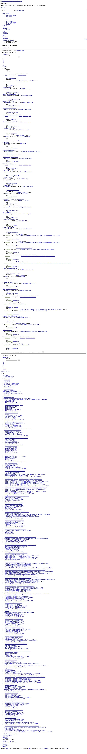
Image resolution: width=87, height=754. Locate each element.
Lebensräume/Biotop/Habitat (10, 400)
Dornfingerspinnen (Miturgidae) (11, 691)
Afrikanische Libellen (9, 532)
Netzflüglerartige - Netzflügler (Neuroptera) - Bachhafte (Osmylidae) (18, 678)
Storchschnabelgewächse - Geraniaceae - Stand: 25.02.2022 (17, 469)
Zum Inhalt (3, 7)
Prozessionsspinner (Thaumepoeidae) (12, 500)
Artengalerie (7, 235)
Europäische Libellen (9, 531)
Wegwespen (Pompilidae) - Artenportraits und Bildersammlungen (18, 583)
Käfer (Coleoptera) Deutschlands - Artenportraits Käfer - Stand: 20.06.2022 (19, 612)
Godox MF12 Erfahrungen (8, 227)
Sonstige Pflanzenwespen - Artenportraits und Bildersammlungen (34, 331)
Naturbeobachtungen (22, 75)
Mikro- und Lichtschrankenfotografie (11, 383)
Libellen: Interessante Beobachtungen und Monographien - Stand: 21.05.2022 (20, 537)
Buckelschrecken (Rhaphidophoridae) (12, 548)
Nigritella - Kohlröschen (10, 451)
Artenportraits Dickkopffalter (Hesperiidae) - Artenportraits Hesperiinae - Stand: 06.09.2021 (23, 476)
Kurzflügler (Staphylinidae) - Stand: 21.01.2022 (14, 621)
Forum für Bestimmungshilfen (11, 595)
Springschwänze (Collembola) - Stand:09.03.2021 (15, 686)
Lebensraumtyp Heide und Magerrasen (13, 402)
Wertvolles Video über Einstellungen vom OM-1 (13, 316)
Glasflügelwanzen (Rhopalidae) (11, 653)
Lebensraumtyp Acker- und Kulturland (13, 409)
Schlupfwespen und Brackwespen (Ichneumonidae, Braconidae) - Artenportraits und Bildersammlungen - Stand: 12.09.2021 (46, 262)
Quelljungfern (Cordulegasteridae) (11, 522)
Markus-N (7, 158)
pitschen (6, 109)
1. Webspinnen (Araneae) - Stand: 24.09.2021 (14, 690)
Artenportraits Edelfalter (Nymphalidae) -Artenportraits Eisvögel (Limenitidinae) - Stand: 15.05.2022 (25, 484)
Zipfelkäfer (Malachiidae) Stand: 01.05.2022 (13, 637)
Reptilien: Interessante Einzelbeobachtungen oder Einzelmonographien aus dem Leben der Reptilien (25, 730)
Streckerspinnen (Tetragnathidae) (11, 711)
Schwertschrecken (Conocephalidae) (12, 543)
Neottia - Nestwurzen (9, 454)
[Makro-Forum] (11, 1)
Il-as (6, 75)
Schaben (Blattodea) (9, 669)
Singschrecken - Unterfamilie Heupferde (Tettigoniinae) (16, 546)
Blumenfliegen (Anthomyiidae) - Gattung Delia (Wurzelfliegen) (16, 336)
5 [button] (3, 62)
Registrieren (5, 38)
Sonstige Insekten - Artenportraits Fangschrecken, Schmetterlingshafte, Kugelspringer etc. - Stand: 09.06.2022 (26, 665)
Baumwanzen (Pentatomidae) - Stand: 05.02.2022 (15, 642)
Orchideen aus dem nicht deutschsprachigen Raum (15, 461)
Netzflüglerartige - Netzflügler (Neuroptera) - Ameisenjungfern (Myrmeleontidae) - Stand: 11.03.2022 (25, 677)
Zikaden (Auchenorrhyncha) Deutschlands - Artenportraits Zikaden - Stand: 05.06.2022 (21, 663)
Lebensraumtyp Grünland (10, 410)
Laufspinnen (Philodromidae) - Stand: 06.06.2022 (15, 698)
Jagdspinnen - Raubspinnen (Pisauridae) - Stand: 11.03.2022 (17, 703)
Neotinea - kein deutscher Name (11, 452)
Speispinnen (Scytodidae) (10, 708)
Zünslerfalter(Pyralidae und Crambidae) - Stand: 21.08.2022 (17, 512)
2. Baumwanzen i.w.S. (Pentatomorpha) (13, 641)
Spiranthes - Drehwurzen (10, 458)
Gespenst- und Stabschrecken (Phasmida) (13, 671)
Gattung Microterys (20, 241)
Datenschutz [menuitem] (5, 736)
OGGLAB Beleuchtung (8, 185)
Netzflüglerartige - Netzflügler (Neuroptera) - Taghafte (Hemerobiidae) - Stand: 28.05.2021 (23, 682)
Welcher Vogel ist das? (20, 135)
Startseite (5, 40)
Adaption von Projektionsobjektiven (10, 157)
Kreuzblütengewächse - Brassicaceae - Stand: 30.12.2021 (16, 438)
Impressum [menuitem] (8, 24)
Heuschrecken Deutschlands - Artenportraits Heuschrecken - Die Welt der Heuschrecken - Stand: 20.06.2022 (26, 538)
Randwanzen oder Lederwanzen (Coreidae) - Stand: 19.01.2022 (17, 650)
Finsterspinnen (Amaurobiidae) (11, 694)
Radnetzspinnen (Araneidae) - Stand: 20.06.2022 (14, 702)
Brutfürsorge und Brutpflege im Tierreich (13, 416)
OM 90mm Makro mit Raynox (9, 170)
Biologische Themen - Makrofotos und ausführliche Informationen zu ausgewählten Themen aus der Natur (25, 399)
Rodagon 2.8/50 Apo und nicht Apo (10, 289)
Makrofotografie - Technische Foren (10, 384)
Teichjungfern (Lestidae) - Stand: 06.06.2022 (14, 526)
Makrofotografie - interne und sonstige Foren (12, 391)
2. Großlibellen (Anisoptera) (10, 517)
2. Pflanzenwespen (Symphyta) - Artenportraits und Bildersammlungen (19, 584)
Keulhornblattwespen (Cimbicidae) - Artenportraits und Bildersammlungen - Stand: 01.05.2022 (24, 588)
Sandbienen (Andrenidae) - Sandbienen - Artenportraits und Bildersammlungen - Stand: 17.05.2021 (25, 570)
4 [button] (3, 61)
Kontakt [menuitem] (4, 746)
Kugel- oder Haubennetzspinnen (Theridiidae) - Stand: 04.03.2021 (18, 697)
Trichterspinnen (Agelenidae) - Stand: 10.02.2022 (15, 713)
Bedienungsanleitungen (8, 392)
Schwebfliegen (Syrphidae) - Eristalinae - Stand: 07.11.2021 (17, 598)
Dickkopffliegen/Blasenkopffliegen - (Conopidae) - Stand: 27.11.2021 (19, 600)
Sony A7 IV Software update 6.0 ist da (11, 94)
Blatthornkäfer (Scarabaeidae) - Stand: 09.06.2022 (15, 614)
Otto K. (6, 116)
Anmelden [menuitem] (5, 32)
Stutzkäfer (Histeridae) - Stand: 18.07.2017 (13, 634)
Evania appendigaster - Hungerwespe (23, 254)
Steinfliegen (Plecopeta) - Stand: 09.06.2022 (13, 687)
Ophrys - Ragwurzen (9, 455)
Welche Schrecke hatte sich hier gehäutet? (24, 80)
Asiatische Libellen (8, 534)
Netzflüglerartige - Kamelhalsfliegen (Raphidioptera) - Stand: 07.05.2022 (19, 674)
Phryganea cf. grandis (20, 323)
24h (84, 39)
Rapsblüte (18, 302)
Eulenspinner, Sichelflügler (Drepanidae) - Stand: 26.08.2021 (17, 496)
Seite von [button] (6, 54)
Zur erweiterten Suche (5, 47)
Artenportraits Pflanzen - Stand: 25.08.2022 (12, 430)
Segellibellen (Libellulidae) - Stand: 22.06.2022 (14, 523)
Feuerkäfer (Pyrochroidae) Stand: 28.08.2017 (14, 620)
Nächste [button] (4, 66)
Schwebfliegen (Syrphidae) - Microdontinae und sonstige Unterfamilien (19, 597)
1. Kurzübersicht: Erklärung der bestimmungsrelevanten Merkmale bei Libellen (20, 515)
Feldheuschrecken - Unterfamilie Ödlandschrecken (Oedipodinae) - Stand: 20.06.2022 (22, 557)
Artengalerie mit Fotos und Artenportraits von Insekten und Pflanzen (17, 398)
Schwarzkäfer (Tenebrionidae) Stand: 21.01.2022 (14, 633)
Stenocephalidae (8, 654)
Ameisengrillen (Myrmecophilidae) (12, 550)
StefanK (6, 200)
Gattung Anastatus (19, 234)
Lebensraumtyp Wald (9, 403)
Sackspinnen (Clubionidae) (10, 706)
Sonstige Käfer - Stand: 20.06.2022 (12, 638)
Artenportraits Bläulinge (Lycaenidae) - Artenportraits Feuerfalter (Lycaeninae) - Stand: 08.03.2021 (24, 482)
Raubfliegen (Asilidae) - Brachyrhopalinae (13, 603)
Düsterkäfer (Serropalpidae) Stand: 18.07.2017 (14, 619)
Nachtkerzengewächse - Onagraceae (12, 442)
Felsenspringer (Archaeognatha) (11, 685)
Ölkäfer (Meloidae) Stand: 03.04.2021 (12, 625)
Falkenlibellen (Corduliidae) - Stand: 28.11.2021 (14, 520)
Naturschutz (7, 414)
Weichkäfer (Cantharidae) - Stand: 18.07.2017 (14, 636)
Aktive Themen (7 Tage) (11, 22)
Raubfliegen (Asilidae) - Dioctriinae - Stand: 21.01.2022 (16, 605)
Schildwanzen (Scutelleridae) (10, 645)
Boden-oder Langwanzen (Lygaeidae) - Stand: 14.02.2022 (16, 648)
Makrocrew (7, 122)
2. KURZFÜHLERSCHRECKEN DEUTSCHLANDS (16, 553)
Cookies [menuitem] (4, 740)
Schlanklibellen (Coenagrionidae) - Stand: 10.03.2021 (15, 529)
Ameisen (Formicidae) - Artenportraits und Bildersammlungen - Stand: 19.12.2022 (37, 249)
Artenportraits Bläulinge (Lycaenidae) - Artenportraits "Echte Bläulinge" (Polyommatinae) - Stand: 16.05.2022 (27, 481)
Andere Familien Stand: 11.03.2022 (12, 716)
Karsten (6, 165)
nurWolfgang (7, 95)
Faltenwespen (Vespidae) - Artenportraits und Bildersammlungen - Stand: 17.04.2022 (22, 574)
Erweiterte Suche (20, 10)
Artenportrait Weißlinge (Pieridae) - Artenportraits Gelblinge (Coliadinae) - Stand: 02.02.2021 (23, 480)
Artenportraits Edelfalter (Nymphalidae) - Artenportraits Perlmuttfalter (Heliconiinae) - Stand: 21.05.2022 (26, 487)
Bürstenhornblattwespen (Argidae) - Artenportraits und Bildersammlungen (19, 586)
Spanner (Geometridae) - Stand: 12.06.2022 (13, 504)
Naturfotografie (22, 276)
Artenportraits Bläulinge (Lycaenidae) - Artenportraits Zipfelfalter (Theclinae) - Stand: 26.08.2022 (24, 483)
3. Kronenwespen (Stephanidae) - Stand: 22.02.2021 (15, 591)
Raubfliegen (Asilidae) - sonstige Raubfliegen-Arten (15, 607)
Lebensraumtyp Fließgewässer (11, 407)
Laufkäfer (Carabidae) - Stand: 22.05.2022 (13, 622)
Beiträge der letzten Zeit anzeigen (8, 352)
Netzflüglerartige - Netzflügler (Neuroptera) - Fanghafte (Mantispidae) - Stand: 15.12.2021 (23, 680)
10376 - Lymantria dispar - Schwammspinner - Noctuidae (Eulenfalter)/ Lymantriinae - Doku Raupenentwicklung (38, 309)
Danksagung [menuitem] (5, 738)
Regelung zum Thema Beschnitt (9, 150)
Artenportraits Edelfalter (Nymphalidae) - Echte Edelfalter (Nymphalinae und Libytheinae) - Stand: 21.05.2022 (27, 485)
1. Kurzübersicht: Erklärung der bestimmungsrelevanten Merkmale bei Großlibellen (22, 516)
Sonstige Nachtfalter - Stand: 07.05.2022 (13, 513)
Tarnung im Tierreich (9, 421)
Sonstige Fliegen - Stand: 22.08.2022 (28, 283)
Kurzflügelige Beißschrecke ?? (22, 192)
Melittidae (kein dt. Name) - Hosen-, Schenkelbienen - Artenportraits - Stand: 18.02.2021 (22, 572)
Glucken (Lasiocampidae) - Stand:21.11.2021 (14, 498)
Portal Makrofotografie (8, 377)
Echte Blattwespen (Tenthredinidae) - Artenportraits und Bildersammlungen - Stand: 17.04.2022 (24, 587)
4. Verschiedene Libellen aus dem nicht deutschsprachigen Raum (18, 530)
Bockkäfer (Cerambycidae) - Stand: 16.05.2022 (14, 616)
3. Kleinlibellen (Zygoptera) (10, 524)
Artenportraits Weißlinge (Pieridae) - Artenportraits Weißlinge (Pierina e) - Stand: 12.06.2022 (23, 479)
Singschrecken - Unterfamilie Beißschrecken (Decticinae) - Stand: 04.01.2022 (20, 545)
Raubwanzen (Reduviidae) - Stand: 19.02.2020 (14, 657)
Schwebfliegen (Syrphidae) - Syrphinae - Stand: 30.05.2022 (17, 596)
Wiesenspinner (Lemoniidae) (10, 501)
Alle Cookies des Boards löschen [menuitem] (9, 741)
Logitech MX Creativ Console (9, 128)
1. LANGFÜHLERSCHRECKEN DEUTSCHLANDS (16, 540)
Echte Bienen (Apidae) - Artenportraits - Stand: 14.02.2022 (16, 566)
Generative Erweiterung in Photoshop (10, 219)
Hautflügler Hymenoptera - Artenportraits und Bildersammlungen (18, 564)
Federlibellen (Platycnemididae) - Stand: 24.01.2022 (15, 528)
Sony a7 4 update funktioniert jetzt (10, 268)
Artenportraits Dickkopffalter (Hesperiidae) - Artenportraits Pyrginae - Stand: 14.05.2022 (22, 477)
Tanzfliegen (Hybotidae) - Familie (10, 282)
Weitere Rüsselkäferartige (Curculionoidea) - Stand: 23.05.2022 (17, 629)
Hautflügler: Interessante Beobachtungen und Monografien (16, 592)
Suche (15, 10)
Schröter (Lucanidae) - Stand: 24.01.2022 (13, 632)
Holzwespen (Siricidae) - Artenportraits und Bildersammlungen (17, 589)
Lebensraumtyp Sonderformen (11, 413)
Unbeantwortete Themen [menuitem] (11, 15)
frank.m (6, 276)
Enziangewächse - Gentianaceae (11, 433)
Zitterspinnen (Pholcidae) (10, 715)
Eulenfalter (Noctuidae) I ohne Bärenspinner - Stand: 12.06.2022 (34, 310)
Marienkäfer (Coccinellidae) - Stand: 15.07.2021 (14, 623)
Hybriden (7, 459)
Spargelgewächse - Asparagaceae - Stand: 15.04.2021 (15, 468)
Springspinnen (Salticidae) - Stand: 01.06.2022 (14, 710)
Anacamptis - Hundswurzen (11, 446)
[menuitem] (46, 21)
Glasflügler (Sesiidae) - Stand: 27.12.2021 (13, 507)
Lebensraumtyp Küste (9, 408)
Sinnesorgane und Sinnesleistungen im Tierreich (14, 419)
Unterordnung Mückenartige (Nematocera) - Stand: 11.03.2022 (17, 609)
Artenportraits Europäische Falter (11, 490)
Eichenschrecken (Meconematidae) (12, 542)
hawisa (6, 129)
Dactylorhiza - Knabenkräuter (11, 448)
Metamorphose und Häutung (10, 418)
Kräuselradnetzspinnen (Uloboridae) (12, 696)
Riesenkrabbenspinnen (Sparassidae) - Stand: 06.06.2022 (16, 704)
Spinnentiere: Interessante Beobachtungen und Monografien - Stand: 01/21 (20, 722)
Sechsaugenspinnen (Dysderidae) (11, 707)
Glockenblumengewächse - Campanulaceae (13, 434)
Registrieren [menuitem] (5, 33)
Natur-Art (6, 382)
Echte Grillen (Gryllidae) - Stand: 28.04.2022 (14, 551)
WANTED (7, 611)
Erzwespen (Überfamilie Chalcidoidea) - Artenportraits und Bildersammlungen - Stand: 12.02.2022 (40, 235)
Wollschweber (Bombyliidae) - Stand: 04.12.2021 (15, 599)
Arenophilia (7, 186)
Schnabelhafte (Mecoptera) (10, 672)
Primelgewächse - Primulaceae (11, 463)
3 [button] (3, 60)
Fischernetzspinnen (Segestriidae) (11, 693)
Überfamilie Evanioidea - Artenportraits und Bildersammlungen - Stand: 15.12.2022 (38, 256)
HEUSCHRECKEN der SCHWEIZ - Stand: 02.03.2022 (16, 561)
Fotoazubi (7, 207)
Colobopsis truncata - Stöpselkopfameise (24, 248)
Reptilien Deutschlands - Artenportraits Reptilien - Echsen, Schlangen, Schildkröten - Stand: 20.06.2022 (25, 727)
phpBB (7, 748)
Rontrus (6, 290)
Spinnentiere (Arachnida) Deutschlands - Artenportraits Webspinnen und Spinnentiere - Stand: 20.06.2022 (25, 689)
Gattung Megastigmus (7, 330)
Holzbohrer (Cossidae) (9, 508)
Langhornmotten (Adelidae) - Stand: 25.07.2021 (14, 497)
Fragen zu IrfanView (7, 87)
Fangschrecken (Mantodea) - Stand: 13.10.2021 (14, 668)
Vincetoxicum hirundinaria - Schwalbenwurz (25, 295)
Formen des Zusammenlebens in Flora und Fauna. (15, 423)
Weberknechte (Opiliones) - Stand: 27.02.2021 (14, 720)
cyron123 (7, 228)
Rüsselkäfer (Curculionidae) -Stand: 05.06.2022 (14, 628)
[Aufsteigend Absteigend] (38, 352)
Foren (4, 26)
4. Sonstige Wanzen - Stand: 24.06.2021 (13, 662)
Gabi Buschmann (8, 151)
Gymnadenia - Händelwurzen (11, 450)
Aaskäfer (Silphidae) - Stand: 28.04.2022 (13, 613)
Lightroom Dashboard (7, 177)
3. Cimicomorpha (8, 655)
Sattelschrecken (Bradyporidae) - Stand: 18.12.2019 (15, 547)
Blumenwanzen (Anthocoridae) (11, 660)
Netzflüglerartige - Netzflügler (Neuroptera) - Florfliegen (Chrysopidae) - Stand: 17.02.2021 (23, 681)
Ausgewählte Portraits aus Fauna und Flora (13, 426)
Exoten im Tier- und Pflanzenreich (11, 427)
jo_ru (6, 81)
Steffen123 (7, 136)
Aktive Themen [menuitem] (9, 16)
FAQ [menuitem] (4, 31)
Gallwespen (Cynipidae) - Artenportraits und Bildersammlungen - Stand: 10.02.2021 (22, 582)
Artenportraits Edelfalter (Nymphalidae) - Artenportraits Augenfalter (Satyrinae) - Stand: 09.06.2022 (25, 489)
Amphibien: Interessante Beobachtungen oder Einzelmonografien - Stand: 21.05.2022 (22, 726)
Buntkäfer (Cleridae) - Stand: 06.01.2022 (13, 617)
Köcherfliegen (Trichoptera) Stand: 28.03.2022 (30, 324)
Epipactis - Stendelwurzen (10, 449)
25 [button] (3, 65)
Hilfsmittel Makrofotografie (25, 158)
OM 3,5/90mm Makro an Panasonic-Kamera (12, 114)
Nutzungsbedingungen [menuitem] (10, 23)
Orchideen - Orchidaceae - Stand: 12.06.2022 (14, 444)
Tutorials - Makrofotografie (9, 390)
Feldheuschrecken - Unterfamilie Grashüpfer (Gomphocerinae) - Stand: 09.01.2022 (21, 558)
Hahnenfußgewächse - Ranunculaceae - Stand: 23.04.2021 (16, 435)
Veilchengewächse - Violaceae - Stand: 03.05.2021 (15, 471)
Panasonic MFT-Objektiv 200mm (10, 212)
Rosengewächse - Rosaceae (10, 465)
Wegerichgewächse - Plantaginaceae (12, 472)
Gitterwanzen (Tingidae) (9, 661)
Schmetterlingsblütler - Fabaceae (11, 466)
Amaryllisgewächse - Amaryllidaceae (12, 431)
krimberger (7, 171)
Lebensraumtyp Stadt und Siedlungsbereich (14, 405)
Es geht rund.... (6, 142)
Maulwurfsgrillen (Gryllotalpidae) (11, 549)
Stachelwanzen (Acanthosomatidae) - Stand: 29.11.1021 (16, 644)
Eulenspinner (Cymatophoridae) (11, 495)
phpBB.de (66, 748)
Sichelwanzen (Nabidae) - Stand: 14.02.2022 (14, 658)
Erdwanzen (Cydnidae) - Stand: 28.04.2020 (13, 646)
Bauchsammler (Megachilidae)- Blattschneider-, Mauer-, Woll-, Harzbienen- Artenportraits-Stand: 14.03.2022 (27, 568)
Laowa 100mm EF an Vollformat (9, 108)
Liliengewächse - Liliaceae (10, 439)
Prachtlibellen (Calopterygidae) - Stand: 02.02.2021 (15, 525)
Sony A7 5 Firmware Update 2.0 (9, 101)
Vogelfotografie (23, 143)
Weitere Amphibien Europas (10, 724)
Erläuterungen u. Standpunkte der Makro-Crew (31, 151)
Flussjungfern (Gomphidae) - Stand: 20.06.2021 (14, 521)
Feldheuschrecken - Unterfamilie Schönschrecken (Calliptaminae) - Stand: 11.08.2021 (22, 555)
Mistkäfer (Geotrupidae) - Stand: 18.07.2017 (13, 624)
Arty (29, 748)
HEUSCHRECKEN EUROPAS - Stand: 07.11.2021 (15, 562)
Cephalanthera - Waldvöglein (11, 447)
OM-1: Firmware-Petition (8, 163)
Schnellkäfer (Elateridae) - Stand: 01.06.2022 (14, 631)
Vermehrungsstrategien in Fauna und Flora (13, 415)
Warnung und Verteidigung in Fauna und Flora (14, 422)
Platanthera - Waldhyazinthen (11, 457)
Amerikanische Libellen (9, 533)
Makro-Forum (6, 25)
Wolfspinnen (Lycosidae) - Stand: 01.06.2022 (14, 714)
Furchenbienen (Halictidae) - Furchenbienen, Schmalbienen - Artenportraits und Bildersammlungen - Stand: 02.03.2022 (29, 571)
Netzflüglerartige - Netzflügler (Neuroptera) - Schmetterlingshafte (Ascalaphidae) (21, 675)
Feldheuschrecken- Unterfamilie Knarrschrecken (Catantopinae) (17, 556)
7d (85, 39)
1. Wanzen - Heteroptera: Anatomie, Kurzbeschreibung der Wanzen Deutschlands (21, 640)
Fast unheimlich (19, 73)
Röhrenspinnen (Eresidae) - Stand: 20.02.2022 (14, 705)
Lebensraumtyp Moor (9, 401)
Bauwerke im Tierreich (9, 424)
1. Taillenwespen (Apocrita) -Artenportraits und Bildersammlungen (18, 565)
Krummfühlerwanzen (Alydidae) (11, 652)
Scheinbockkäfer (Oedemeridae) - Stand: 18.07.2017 (15, 630)
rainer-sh (6, 303)
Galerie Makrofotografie (9, 376)
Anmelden (5, 36)
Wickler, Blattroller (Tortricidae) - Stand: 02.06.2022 (15, 510)
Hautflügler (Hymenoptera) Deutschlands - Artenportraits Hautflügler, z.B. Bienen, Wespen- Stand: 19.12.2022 (26, 563)
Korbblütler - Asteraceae (9, 436)
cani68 (6, 178)
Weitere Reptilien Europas (10, 728)
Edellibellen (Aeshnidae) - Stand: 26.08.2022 (14, 518)
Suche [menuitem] (7, 18)
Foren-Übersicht (16, 733)
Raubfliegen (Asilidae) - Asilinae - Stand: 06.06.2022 (15, 601)
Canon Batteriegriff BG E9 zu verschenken (11, 206)
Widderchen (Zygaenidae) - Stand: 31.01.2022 (14, 505)
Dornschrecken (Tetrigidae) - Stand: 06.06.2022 (14, 554)
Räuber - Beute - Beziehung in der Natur (13, 425)
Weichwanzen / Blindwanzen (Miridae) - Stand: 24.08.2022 (17, 656)
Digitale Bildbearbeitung (25, 88)
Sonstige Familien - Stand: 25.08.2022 (28, 297)
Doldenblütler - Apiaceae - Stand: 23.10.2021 (14, 432)
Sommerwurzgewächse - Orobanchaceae (13, 467)
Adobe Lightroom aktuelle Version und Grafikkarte (13, 199)
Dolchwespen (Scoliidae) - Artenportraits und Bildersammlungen (18, 575)
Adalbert (6, 344)
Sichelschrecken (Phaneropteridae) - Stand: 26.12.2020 (16, 541)
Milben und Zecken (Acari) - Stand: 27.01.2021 (14, 719)
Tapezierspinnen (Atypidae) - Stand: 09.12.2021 (14, 712)
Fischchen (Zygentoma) (9, 683)
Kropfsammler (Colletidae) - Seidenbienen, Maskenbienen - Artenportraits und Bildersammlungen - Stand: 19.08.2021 (28, 567)
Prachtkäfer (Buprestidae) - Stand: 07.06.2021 (14, 627)
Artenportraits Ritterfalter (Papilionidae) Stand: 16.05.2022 (16, 475)
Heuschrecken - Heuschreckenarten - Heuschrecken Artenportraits (18, 539)
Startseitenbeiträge (7, 394)
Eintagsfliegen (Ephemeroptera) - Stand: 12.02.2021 (15, 666)
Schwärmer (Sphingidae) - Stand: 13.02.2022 (14, 502)
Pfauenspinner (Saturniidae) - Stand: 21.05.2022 (14, 499)
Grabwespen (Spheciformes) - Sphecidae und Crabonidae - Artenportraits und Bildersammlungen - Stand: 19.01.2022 (28, 573)
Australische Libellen (9, 535)
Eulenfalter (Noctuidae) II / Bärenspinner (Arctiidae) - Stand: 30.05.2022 (19, 493)
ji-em (6, 317)
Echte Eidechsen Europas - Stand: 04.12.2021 (14, 729)
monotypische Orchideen (10, 460)
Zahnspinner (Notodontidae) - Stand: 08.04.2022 (14, 506)
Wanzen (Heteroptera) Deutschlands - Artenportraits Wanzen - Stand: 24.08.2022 (20, 639)
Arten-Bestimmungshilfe (23, 81)
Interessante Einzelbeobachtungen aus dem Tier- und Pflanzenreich (18, 428)
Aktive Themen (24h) (10, 21)
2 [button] (3, 59)
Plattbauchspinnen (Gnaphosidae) (11, 701)
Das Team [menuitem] (8, 29)
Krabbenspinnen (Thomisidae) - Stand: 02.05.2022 (15, 695)
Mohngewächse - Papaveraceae (11, 441)
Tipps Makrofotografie (8, 388)
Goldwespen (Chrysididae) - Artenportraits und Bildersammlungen (18, 578)
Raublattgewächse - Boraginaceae (11, 464)
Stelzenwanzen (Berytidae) (10, 647)
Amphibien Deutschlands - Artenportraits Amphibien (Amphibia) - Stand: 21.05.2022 (21, 723)
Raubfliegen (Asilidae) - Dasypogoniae (12, 604)
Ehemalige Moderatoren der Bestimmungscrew (12, 121)
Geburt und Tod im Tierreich (10, 417)
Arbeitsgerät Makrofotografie (26, 95)
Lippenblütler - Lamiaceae (10, 440)
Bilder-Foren (5, 375)
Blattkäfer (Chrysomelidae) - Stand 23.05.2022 (14, 615)
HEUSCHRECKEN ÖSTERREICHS (12, 559)
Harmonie (7, 88)
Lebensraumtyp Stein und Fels (11, 411)
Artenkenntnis (6, 395)
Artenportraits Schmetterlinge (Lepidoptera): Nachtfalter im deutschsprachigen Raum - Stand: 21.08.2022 (25, 491)
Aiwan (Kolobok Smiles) (46, 748)
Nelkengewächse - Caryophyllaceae (12, 443)
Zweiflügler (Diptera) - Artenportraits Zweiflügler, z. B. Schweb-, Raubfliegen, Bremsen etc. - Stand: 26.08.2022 (26, 594)
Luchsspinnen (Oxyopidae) (10, 699)
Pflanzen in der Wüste (20, 275)
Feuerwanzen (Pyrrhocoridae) (11, 649)
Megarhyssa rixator (20, 261)
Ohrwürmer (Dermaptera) (10, 670)
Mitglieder (5, 28)
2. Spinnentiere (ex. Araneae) (10, 718)
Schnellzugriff (6, 13)
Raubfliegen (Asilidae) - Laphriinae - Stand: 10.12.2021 (16, 606)
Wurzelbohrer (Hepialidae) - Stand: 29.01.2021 (14, 509)
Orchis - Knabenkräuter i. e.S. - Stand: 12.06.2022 (15, 456)
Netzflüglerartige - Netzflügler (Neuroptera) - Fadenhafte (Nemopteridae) (19, 679)
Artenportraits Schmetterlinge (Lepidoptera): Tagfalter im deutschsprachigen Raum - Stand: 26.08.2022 (24, 474)
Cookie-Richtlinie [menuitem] (6, 745)
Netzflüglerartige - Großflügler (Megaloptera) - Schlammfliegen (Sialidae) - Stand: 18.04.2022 (23, 673)
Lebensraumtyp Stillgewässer (11, 406)
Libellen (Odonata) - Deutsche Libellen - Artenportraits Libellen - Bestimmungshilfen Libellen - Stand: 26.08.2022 (27, 514)
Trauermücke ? (19, 343)
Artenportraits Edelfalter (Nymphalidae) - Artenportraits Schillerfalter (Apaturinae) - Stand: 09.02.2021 (25, 488)
